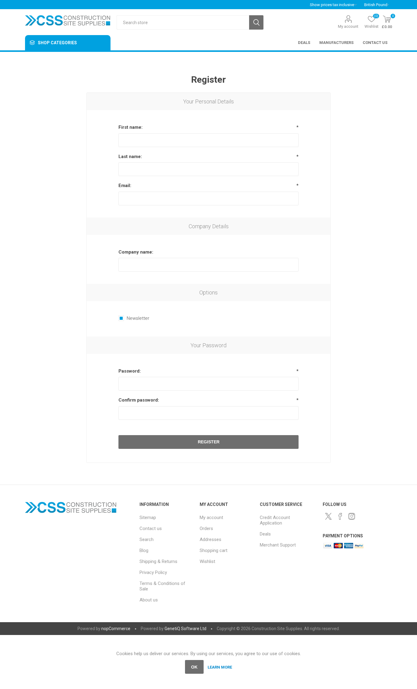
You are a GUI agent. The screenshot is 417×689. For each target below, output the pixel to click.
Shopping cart (213, 550)
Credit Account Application (275, 520)
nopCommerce (115, 628)
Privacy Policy (153, 572)
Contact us (151, 528)
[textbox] (183, 22)
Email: (124, 185)
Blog (144, 550)
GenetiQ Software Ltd (185, 628)
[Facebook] (340, 516)
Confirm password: (138, 400)
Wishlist (207, 561)
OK (194, 667)
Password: (129, 371)
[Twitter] (328, 516)
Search (256, 22)
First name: (130, 127)
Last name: (130, 156)
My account (348, 26)
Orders (206, 528)
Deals (265, 534)
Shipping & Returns (158, 561)
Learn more (220, 667)
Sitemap (148, 517)
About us (149, 600)
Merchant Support (278, 545)
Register (208, 441)
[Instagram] (352, 516)
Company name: (135, 252)
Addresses (210, 539)
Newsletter (138, 318)
